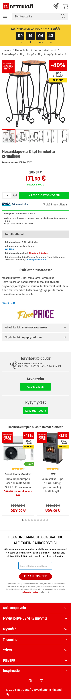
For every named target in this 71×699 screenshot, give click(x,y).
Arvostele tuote (35, 387)
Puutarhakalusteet (45, 50)
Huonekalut (22, 50)
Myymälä (9, 629)
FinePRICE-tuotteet (26, 327)
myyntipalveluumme (37, 259)
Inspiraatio (11, 670)
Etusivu (7, 50)
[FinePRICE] (35, 315)
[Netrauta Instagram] (42, 681)
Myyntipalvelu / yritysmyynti (25, 618)
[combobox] (40, 16)
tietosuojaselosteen (30, 592)
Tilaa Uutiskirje (35, 576)
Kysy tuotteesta (35, 410)
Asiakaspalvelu (14, 607)
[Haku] (63, 16)
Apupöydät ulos (54, 54)
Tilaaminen (11, 639)
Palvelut (9, 660)
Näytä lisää (8, 303)
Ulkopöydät (33, 54)
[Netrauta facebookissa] (30, 681)
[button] (5, 16)
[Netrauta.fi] (18, 6)
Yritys (7, 650)
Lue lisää (9, 248)
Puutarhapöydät (12, 54)
